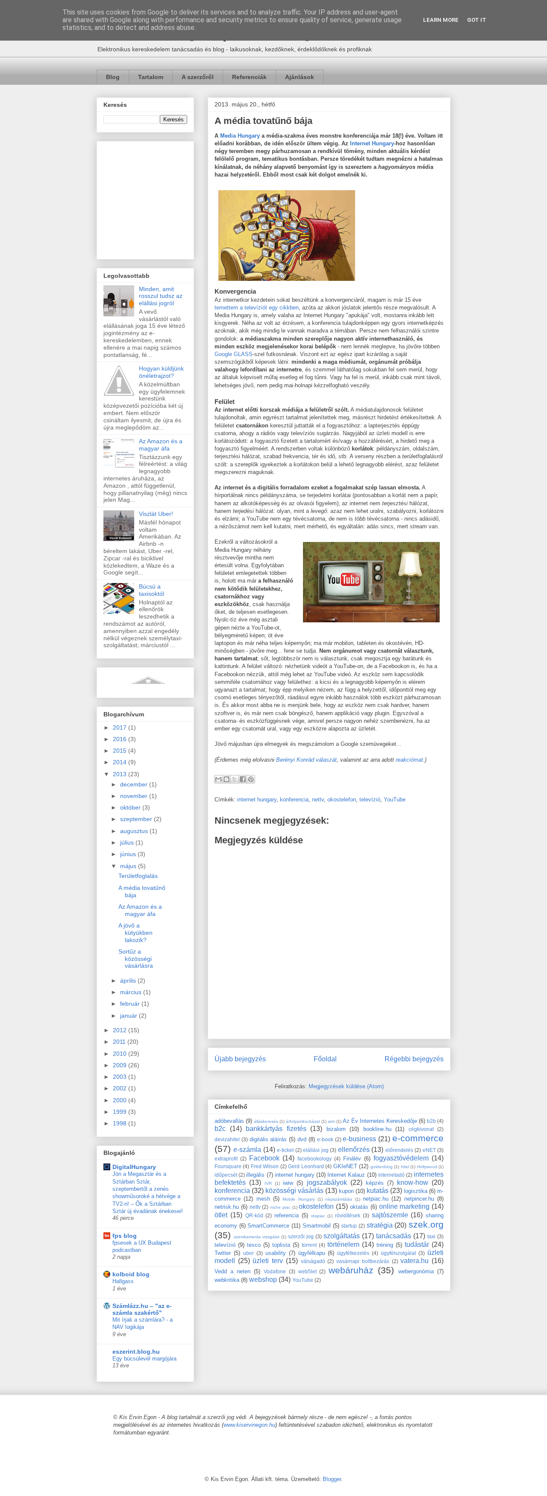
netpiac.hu (375, 1199)
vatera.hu (414, 1260)
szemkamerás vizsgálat (256, 1236)
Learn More (441, 20)
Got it (476, 20)
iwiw (288, 1183)
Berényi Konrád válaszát (306, 760)
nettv (318, 799)
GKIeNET (345, 1166)
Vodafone (275, 1271)
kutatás (377, 1190)
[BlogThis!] (226, 779)
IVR (268, 1183)
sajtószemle (390, 1215)
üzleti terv (268, 1260)
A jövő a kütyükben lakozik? (135, 932)
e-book (325, 1139)
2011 (120, 1041)
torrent (309, 1245)
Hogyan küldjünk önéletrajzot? (161, 372)
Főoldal (325, 1059)
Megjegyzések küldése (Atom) (346, 1086)
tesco (254, 1245)
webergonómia (416, 1271)
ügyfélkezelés (353, 1253)
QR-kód (254, 1215)
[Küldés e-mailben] (218, 779)
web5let (307, 1271)
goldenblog (382, 1166)
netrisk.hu (227, 1207)
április (129, 980)
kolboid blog (131, 1274)
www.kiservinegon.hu (249, 1425)
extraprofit (226, 1158)
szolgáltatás (341, 1236)
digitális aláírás (268, 1139)
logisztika (415, 1191)
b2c (220, 1128)
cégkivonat (421, 1129)
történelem (343, 1244)
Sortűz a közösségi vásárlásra (135, 958)
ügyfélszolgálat (398, 1253)
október (131, 807)
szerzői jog (301, 1236)
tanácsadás (393, 1236)
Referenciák (249, 77)
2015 (120, 750)
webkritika (227, 1280)
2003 (120, 1076)
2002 (120, 1088)
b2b (431, 1121)
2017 (120, 727)
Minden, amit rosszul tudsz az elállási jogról (160, 296)
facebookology (314, 1158)
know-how (412, 1182)
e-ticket (285, 1150)
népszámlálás (338, 1199)
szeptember (137, 819)
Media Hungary (240, 136)
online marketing (404, 1206)
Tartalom (150, 77)
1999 (120, 1111)
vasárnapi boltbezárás (362, 1261)
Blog (113, 77)
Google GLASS (234, 354)
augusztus (135, 831)
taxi (431, 1236)
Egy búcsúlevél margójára (144, 1358)
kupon (346, 1191)
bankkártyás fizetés (276, 1128)
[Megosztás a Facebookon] (242, 779)
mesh (263, 1199)
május (129, 866)
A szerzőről (198, 77)
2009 (120, 1065)
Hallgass (123, 1281)
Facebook (264, 1158)
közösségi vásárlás (294, 1190)
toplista (281, 1245)
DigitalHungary (134, 1166)
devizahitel (227, 1139)
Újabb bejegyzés (240, 1059)
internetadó (391, 1175)
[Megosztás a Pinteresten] (251, 779)
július (127, 842)
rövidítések (347, 1215)
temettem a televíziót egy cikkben (257, 307)
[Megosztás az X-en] (234, 779)
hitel (405, 1166)
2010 (120, 1053)
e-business (359, 1139)
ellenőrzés (354, 1149)
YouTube (395, 799)
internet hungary (256, 799)
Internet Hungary (372, 143)
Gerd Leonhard (305, 1166)
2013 (120, 774)
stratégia (380, 1225)
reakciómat (409, 760)
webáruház (351, 1270)
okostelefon (341, 799)
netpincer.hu (419, 1199)
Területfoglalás (138, 875)
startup (349, 1225)
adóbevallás (229, 1121)
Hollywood (427, 1166)
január (129, 1015)
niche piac (280, 1207)
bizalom (336, 1129)
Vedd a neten (232, 1271)
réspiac (318, 1215)
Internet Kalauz (346, 1175)
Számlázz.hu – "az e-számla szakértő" (142, 1309)
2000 (120, 1100)
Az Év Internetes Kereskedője (380, 1121)
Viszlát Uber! (156, 513)
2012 (120, 1030)
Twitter (223, 1253)
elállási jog (315, 1150)
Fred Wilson (265, 1166)
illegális (255, 1175)
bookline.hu (377, 1129)
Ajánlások (299, 77)
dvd (301, 1139)
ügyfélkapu (311, 1253)
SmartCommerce (268, 1225)
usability (275, 1253)
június (129, 854)
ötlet (221, 1215)
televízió (369, 799)
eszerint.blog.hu (136, 1351)
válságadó (313, 1261)
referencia (286, 1215)
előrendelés (399, 1150)
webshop (263, 1279)
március (131, 992)
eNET (429, 1150)
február (130, 1003)
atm (331, 1121)
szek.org (426, 1224)
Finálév (352, 1158)
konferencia (294, 799)
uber (248, 1253)
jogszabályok (327, 1182)
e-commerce (418, 1138)
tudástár (417, 1244)
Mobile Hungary (298, 1199)
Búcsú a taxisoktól (151, 590)
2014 (120, 762)
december (134, 784)
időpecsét (226, 1175)
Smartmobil (317, 1225)
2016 (120, 739)
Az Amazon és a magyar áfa (160, 445)
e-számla (247, 1149)
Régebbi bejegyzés (414, 1059)
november (134, 795)
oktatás (359, 1207)
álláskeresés (266, 1121)
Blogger (332, 1479)
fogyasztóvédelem (401, 1158)
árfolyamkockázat (303, 1121)
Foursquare (228, 1166)
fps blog (124, 1235)
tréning (384, 1245)
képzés (375, 1183)
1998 (120, 1123)
